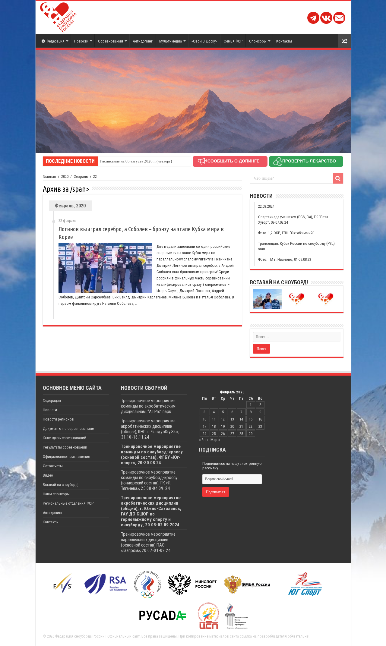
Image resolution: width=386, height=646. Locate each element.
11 (214, 419)
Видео (48, 475)
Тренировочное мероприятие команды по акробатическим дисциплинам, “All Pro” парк (148, 406)
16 (260, 419)
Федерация (55, 41)
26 (223, 433)
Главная (49, 176)
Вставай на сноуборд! (60, 484)
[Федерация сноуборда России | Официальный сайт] (58, 16)
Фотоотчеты (53, 466)
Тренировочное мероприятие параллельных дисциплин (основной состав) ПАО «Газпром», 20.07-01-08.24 (148, 542)
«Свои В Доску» (204, 41)
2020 (64, 176)
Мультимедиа (170, 41)
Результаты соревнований (65, 447)
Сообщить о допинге (233, 161)
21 (241, 426)
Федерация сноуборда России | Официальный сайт (97, 636)
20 (232, 426)
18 (214, 426)
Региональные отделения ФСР (68, 503)
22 (250, 426)
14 (241, 419)
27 (232, 433)
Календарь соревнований (64, 438)
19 (223, 426)
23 (260, 426)
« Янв (203, 439)
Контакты (284, 41)
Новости (81, 41)
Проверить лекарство (309, 161)
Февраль (81, 176)
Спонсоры (258, 41)
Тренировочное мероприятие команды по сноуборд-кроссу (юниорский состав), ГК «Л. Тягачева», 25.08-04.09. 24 (149, 480)
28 (241, 433)
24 (204, 433)
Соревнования (110, 41)
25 (214, 433)
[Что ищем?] (338, 178)
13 (232, 419)
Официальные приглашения (66, 456)
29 (250, 433)
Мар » (215, 439)
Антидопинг (143, 41)
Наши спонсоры (56, 494)
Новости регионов (58, 419)
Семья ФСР (233, 41)
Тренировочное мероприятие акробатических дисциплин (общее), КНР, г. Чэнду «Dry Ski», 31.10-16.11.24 (150, 429)
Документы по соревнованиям (68, 428)
